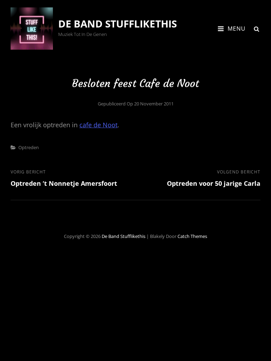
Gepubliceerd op (136, 103)
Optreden (28, 147)
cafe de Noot (98, 125)
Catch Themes (192, 236)
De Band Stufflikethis (117, 23)
